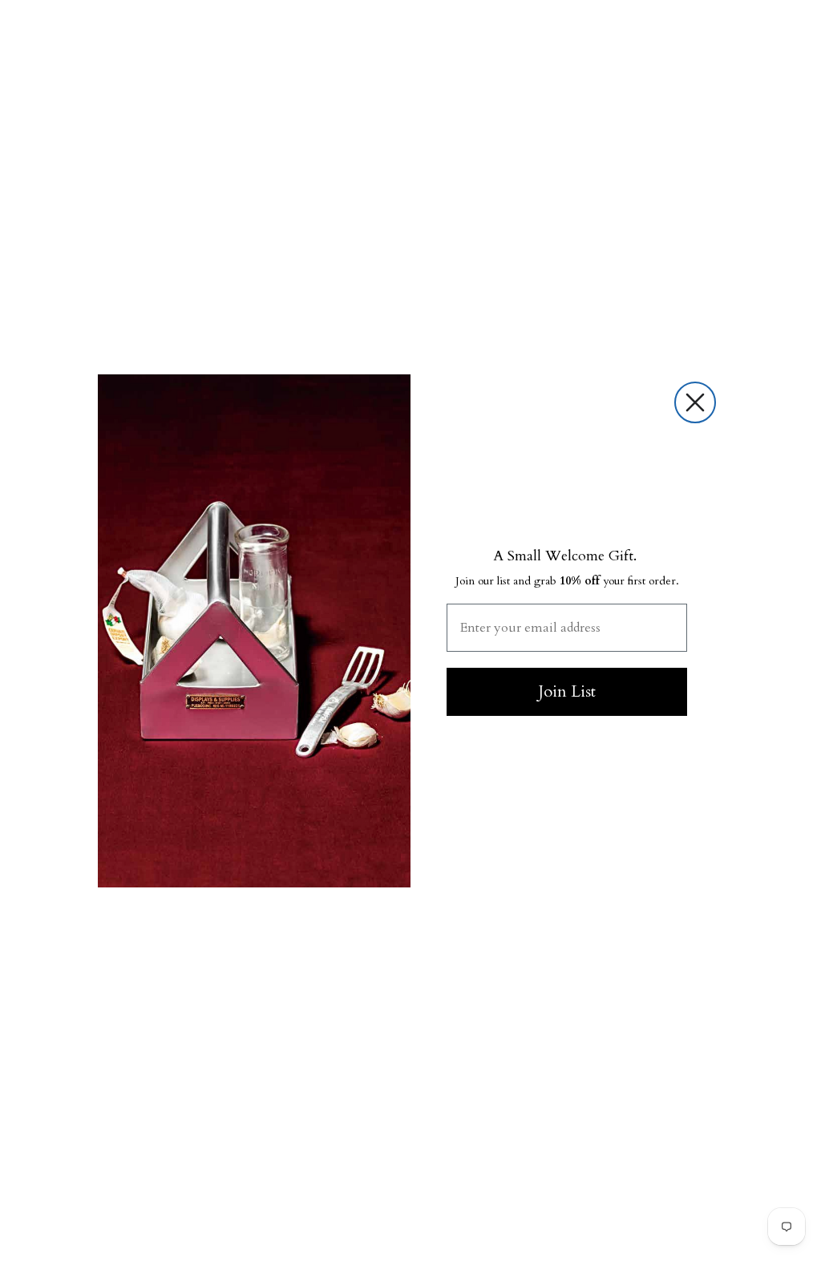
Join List (567, 691)
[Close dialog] (695, 402)
